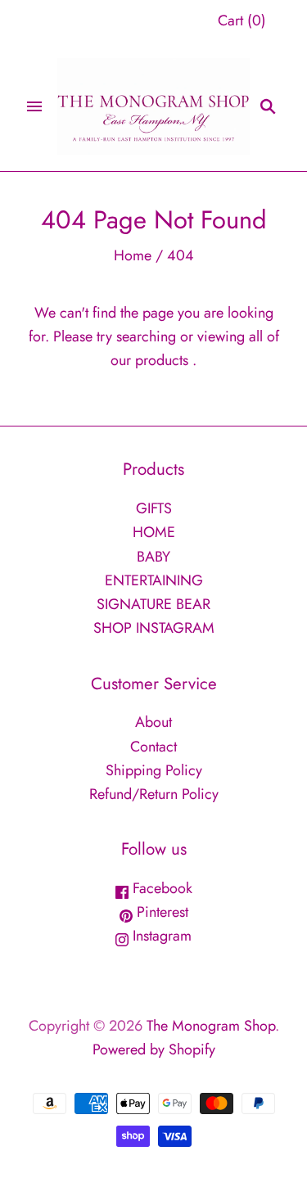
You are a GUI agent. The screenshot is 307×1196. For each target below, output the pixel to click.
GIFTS (154, 508)
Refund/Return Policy (154, 794)
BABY (153, 556)
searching (146, 336)
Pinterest (160, 912)
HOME (154, 532)
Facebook (160, 888)
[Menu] (34, 106)
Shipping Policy (154, 770)
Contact (153, 746)
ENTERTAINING (154, 580)
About (153, 722)
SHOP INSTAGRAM (153, 628)
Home (132, 255)
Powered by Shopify (154, 1049)
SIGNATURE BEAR (153, 604)
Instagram (160, 935)
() (242, 20)
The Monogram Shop (211, 1025)
